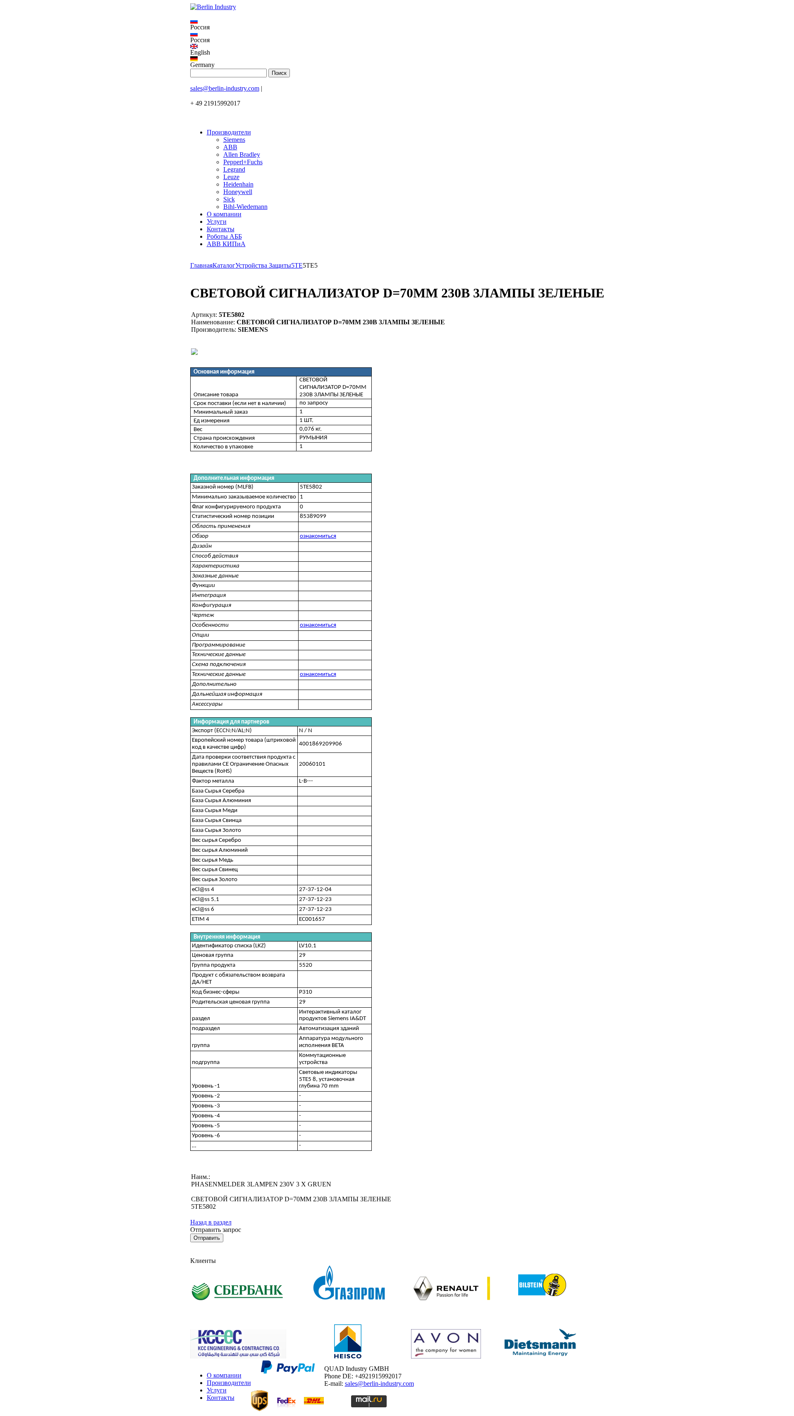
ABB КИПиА (226, 243)
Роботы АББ (224, 236)
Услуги (217, 221)
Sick (229, 199)
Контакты (220, 228)
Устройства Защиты (263, 265)
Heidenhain (238, 184)
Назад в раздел (211, 1222)
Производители (229, 132)
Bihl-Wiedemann (245, 206)
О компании (224, 214)
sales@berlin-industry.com (224, 88)
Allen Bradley (241, 154)
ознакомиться (318, 536)
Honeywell (237, 191)
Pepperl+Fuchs (243, 161)
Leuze (231, 176)
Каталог (224, 265)
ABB (230, 147)
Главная (201, 265)
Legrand (234, 169)
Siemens (234, 139)
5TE (297, 265)
